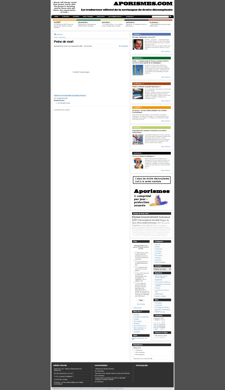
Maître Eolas (159, 294)
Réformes (149, 227)
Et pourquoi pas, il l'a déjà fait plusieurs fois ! (141, 263)
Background (160, 232)
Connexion (158, 305)
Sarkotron (62, 37)
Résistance (154, 230)
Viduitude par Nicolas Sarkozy (104, 369)
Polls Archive (138, 308)
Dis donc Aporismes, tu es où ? (143, 37)
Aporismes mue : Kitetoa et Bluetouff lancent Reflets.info (68, 369)
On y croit (155, 234)
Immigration (148, 229)
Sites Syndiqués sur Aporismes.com (140, 328)
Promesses (141, 227)
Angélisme (136, 225)
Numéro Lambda (160, 296)
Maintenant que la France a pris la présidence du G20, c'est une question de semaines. (141, 256)
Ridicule (150, 225)
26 (158, 327)
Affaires (156, 225)
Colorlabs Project (118, 388)
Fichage (134, 232)
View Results (141, 304)
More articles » (166, 51)
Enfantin (161, 227)
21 (161, 326)
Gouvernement (149, 217)
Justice (143, 225)
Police (169, 229)
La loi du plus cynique (60, 379)
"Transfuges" (136, 235)
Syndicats (146, 235)
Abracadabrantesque (147, 223)
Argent (155, 227)
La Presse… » (139, 84)
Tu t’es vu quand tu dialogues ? (143, 156)
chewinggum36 (62, 98)
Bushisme (164, 235)
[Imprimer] (55, 34)
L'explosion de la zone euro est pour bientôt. (141, 269)
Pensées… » (138, 127)
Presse (166, 227)
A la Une (157, 244)
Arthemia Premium (101, 388)
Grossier (161, 230)
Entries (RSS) (80, 388)
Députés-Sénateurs (144, 230)
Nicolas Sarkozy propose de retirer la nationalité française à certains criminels (110, 378)
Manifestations (147, 234)
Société (155, 220)
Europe (167, 230)
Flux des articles (162, 307)
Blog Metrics (138, 358)
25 (156, 327)
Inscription (158, 303)
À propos (65, 16)
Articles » (137, 34)
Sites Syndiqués (160, 262)
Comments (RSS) (90, 388)
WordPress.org (160, 312)
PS (133, 229)
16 (164, 324)
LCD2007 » (138, 107)
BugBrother (158, 280)
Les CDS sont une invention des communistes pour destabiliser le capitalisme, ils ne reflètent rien (142, 277)
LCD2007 (158, 253)
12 (158, 324)
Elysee (136, 217)
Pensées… (158, 258)
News (160, 234)
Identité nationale (155, 235)
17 (154, 326)
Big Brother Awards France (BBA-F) (161, 276)
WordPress (63, 388)
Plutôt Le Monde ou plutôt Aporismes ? (146, 87)
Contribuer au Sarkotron (141, 317)
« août (155, 329)
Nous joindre (88, 16)
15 (163, 324)
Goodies (76, 16)
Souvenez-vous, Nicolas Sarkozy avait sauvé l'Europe (112, 373)
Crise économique (159, 229)
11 (156, 324)
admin (66, 46)
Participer (101, 16)
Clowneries (158, 249)
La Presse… (159, 251)
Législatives (141, 232)
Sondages (130, 16)
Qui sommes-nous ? (115, 16)
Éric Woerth (149, 232)
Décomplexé (144, 220)
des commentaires (162, 309)
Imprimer (59, 34)
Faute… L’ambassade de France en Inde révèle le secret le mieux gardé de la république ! (150, 62)
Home (56, 16)
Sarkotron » (138, 153)
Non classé (158, 255)
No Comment (123, 46)
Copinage (135, 230)
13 (160, 324)
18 (156, 326)
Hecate (157, 288)
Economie (165, 223)
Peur (154, 232)
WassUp (162, 337)
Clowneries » (138, 58)
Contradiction (139, 229)
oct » (162, 329)
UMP (159, 223)
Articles (157, 246)
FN (142, 235)
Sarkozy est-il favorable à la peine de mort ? (70, 95)
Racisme (165, 234)
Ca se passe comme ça (162, 282)
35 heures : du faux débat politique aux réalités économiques (68, 383)
